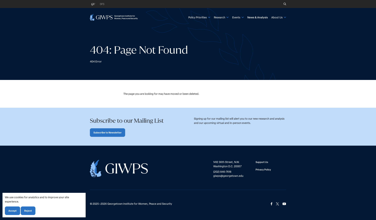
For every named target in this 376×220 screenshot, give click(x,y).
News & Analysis (257, 17)
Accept (12, 210)
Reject (28, 210)
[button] (283, 4)
